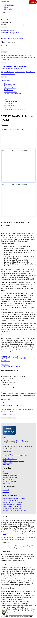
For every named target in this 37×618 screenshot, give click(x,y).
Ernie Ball (8, 107)
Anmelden (4, 26)
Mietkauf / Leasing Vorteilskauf (16, 66)
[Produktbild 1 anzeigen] (18, 165)
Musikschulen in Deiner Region (13, 506)
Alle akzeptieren (28, 616)
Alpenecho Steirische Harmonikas (14, 499)
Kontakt (3, 66)
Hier (4, 534)
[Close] (1, 16)
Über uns (3, 77)
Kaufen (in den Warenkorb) (8, 418)
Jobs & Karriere (8, 457)
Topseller (6, 465)
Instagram (6, 492)
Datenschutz (7, 473)
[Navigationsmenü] (1, 40)
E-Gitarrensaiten (10, 105)
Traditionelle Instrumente (13, 94)
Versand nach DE (17, 441)
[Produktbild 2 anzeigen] (18, 199)
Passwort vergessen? (8, 31)
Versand (19, 409)
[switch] (3, 615)
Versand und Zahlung (10, 477)
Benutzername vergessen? (10, 33)
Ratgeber (4, 72)
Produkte (3, 52)
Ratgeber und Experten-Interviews (14, 510)
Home (7, 99)
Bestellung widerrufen (10, 481)
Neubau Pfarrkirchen (10, 459)
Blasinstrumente (6, 56)
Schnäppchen (7, 463)
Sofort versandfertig (7, 414)
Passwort (4, 25)
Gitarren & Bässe (10, 88)
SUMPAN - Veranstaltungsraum (13, 461)
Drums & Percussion (19, 56)
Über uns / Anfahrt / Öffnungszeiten (15, 455)
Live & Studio (9, 58)
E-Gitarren (8, 103)
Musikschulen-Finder (8, 74)
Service (3, 63)
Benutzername (6, 23)
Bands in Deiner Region (10, 500)
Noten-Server (30, 72)
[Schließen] (1, 392)
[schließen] (5, 365)
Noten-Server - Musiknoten (12, 508)
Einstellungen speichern (15, 616)
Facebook (6, 490)
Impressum (6, 483)
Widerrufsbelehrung (9, 479)
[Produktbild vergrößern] (18, 137)
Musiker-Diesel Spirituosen (12, 504)
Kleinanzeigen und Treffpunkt (12, 502)
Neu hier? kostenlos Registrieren (12, 38)
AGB (4, 471)
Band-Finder (21, 72)
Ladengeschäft (6, 81)
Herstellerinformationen (17, 357)
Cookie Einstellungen (10, 475)
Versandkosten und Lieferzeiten (11, 68)
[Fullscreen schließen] (18, 367)
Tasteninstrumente (20, 58)
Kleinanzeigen (12, 72)
